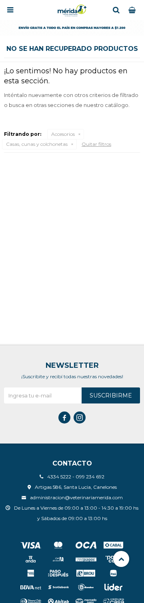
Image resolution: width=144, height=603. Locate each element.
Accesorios (63, 134)
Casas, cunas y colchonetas (37, 144)
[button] (116, 10)
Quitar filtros (96, 144)
